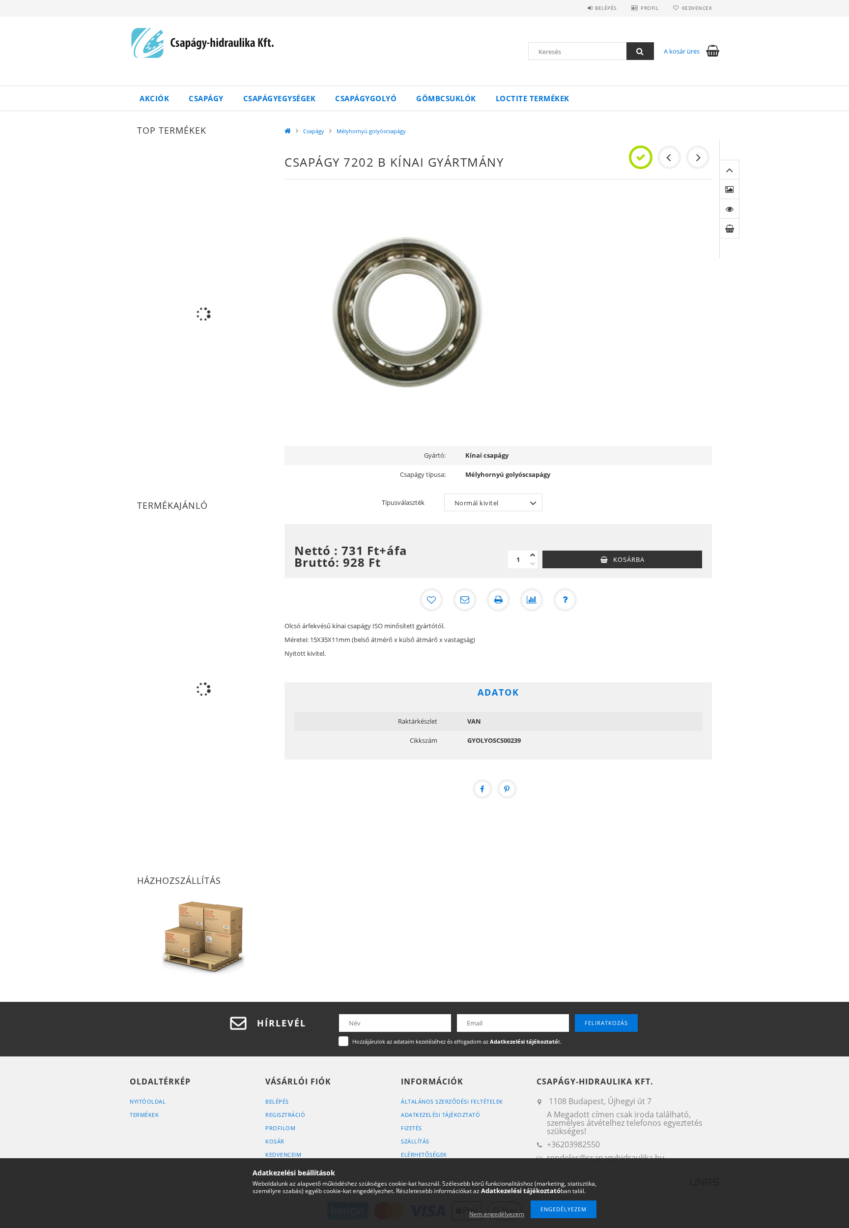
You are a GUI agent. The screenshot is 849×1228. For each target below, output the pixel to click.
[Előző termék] (669, 157)
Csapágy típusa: (423, 474)
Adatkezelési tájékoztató (440, 1114)
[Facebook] (482, 789)
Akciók (154, 98)
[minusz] (533, 563)
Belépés (606, 7)
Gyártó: (435, 455)
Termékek (144, 1114)
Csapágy (206, 98)
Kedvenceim (283, 1154)
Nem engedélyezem (496, 1214)
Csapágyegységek (279, 98)
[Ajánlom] (465, 600)
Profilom (280, 1128)
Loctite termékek (532, 98)
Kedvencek (697, 7)
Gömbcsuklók (446, 98)
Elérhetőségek (424, 1154)
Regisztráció (285, 1114)
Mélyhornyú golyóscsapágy (371, 131)
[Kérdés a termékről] (565, 600)
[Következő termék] (697, 157)
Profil (649, 7)
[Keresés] (640, 51)
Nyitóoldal (148, 1101)
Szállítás (415, 1141)
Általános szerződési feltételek (452, 1101)
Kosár (274, 1141)
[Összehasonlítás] (531, 600)
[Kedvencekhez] (431, 600)
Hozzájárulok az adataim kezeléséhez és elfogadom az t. (457, 1041)
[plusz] (533, 555)
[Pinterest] (507, 789)
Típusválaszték (403, 502)
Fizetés (411, 1128)
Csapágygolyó (365, 98)
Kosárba (629, 559)
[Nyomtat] (498, 600)
